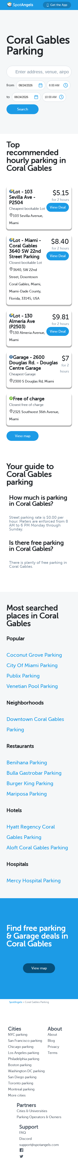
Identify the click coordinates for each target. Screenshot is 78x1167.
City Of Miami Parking (32, 665)
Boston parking (19, 1065)
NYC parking (17, 1035)
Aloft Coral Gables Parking (37, 848)
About (52, 1035)
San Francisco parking (25, 1041)
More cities (17, 1095)
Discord (25, 1139)
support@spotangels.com (39, 1145)
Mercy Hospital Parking (33, 881)
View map (22, 436)
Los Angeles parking (23, 1053)
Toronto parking (20, 1083)
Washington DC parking (26, 1071)
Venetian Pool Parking (32, 686)
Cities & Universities (32, 1111)
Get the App (58, 5)
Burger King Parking (29, 783)
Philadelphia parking (23, 1059)
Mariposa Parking (26, 794)
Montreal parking (21, 1089)
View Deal (58, 207)
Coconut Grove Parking (34, 655)
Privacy (53, 1047)
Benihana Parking (26, 763)
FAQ (22, 1133)
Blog (51, 1041)
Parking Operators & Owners (39, 1117)
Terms (52, 1053)
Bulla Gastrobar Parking (34, 773)
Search (22, 109)
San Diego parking (22, 1077)
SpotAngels (15, 1002)
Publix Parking (23, 676)
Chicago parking (20, 1047)
